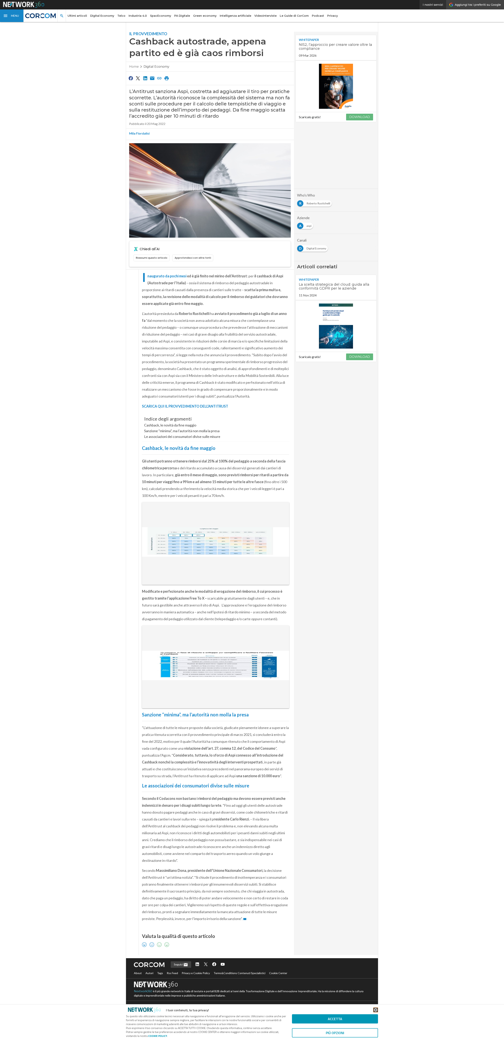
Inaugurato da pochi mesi (166, 276)
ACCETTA (335, 1019)
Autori (149, 973)
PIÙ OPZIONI (335, 1032)
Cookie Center (278, 973)
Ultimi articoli (77, 16)
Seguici (178, 964)
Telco (121, 16)
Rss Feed (172, 973)
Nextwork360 (143, 991)
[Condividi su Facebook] (131, 78)
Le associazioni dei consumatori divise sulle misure (182, 436)
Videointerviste (265, 16)
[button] (12, 15)
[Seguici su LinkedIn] (197, 964)
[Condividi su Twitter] (138, 78)
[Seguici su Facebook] (214, 964)
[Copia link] (159, 78)
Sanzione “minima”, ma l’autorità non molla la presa (182, 431)
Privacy (332, 16)
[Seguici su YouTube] (222, 964)
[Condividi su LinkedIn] (145, 78)
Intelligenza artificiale (235, 16)
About (138, 973)
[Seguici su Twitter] (205, 964)
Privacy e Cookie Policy (196, 973)
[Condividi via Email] (152, 78)
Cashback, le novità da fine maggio (170, 425)
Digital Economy (102, 16)
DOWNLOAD (359, 117)
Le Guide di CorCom (294, 16)
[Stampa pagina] (166, 78)
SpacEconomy (160, 16)
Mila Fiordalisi (139, 133)
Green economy (205, 16)
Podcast (318, 16)
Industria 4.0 (138, 16)
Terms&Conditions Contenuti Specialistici (239, 973)
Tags (160, 973)
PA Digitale (182, 16)
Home (134, 66)
